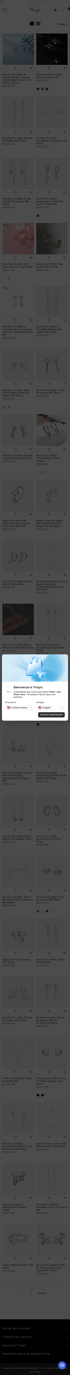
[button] (19, 707)
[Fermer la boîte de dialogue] (66, 656)
